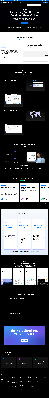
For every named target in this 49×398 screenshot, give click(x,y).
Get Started (45, 2)
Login (41, 2)
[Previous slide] (45, 204)
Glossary (21, 380)
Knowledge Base (34, 0)
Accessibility (29, 381)
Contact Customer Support (24, 165)
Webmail (45, 377)
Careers (21, 381)
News (37, 0)
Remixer (13, 376)
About (20, 376)
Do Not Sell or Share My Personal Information (31, 387)
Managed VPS (13, 377)
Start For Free (4, 57)
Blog (36, 380)
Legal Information (30, 376)
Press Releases (21, 388)
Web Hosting (13, 383)
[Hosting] (19, 2)
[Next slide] (47, 204)
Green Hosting (21, 385)
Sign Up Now (10, 227)
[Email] (25, 2)
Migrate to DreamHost (14, 382)
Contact (37, 376)
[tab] (14, 42)
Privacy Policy (29, 377)
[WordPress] (15, 2)
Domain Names (13, 387)
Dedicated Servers (14, 386)
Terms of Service (30, 380)
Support (39, 0)
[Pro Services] (30, 2)
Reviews (21, 389)
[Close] (42, 4)
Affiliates (21, 377)
